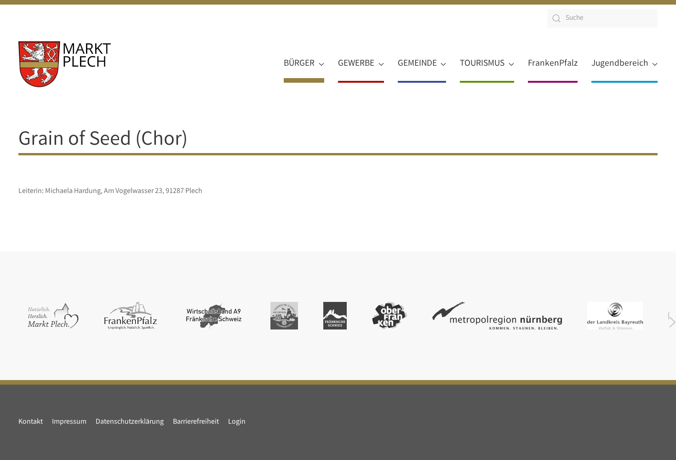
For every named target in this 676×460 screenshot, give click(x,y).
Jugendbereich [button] (619, 63)
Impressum (69, 422)
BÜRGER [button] (299, 63)
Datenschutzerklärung (130, 422)
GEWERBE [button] (356, 63)
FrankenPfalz (553, 63)
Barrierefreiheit (196, 422)
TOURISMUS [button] (482, 63)
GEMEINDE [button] (417, 63)
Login (237, 422)
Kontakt (30, 422)
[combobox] (602, 18)
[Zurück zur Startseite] (64, 64)
